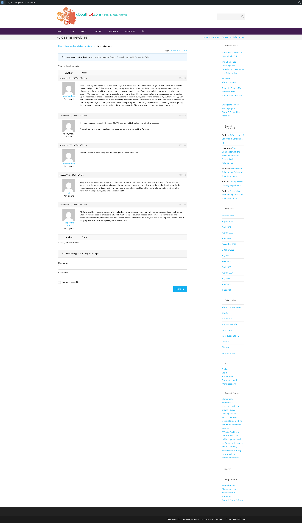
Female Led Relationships (84, 46)
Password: (63, 272)
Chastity (225, 312)
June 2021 (226, 284)
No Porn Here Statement (212, 519)
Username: (63, 263)
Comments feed (229, 380)
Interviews (227, 330)
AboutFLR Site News (231, 307)
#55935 (182, 115)
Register (19, 2)
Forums (68, 46)
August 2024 (227, 221)
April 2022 (226, 267)
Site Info (225, 347)
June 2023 (226, 238)
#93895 (182, 204)
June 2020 (226, 289)
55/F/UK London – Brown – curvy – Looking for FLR (230, 410)
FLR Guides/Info (229, 324)
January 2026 (228, 215)
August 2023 (227, 232)
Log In (10, 2)
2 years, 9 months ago (119, 57)
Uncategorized (228, 352)
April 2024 (226, 227)
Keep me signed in (70, 282)
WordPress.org (229, 383)
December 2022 (229, 244)
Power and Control (179, 50)
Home (61, 46)
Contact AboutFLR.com (232, 500)
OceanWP (30, 2)
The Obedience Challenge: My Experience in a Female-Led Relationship (232, 155)
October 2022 (228, 249)
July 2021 (226, 278)
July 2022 (226, 255)
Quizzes (225, 341)
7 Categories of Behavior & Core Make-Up (233, 139)
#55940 (182, 145)
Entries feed (227, 376)
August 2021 (227, 272)
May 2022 (226, 261)
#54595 (182, 78)
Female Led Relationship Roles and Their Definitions (232, 172)
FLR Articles (227, 318)
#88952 (182, 175)
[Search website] (143, 31)
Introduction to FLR (231, 335)
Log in (224, 372)
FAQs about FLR (229, 485)
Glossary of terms (230, 489)
